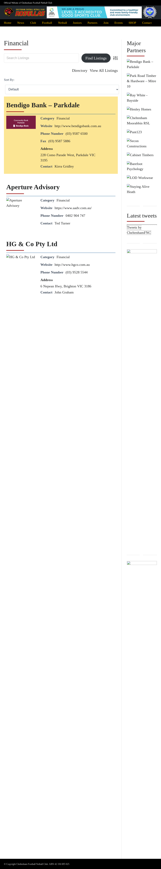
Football (47, 22)
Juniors (77, 22)
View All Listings (104, 70)
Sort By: (9, 79)
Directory (79, 70)
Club (33, 22)
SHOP (132, 22)
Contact (147, 22)
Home (7, 22)
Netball (62, 22)
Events (118, 22)
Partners (92, 22)
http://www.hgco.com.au (72, 265)
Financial (63, 118)
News (20, 22)
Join (106, 22)
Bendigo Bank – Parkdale (43, 105)
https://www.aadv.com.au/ (73, 208)
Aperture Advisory (33, 187)
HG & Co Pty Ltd (31, 244)
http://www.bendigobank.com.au (78, 126)
